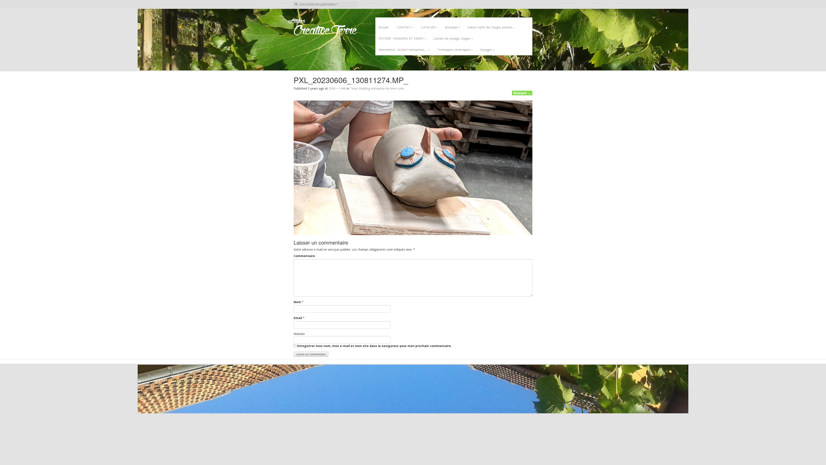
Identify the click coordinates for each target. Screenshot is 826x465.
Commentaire (304, 256)
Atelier (296, 21)
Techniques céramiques (453, 50)
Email (298, 318)
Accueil (383, 27)
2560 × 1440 (337, 88)
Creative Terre (325, 30)
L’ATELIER (428, 27)
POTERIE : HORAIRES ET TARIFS (401, 38)
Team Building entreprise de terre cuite (377, 88)
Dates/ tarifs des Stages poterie (490, 27)
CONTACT (404, 27)
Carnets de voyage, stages (451, 38)
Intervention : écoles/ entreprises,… (403, 50)
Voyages (486, 50)
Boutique (451, 27)
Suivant (522, 93)
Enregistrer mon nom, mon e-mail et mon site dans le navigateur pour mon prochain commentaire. (374, 346)
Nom (297, 302)
